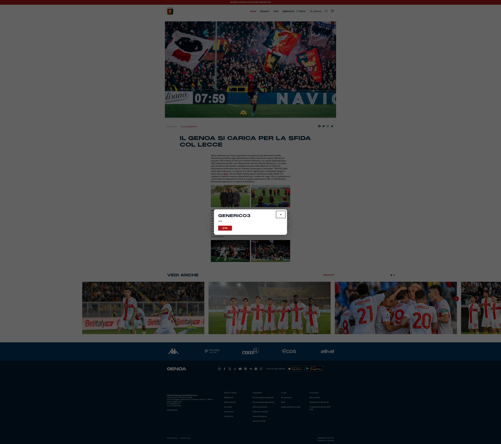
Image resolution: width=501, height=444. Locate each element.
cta (225, 228)
